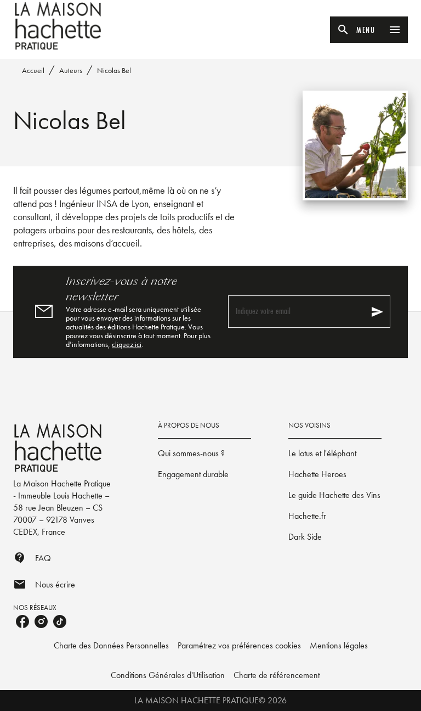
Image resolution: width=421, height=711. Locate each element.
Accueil (33, 70)
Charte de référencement (277, 675)
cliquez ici (126, 344)
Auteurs (70, 70)
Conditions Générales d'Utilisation (168, 675)
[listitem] (22, 621)
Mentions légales (339, 645)
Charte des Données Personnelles (111, 645)
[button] (204, 453)
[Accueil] (59, 26)
